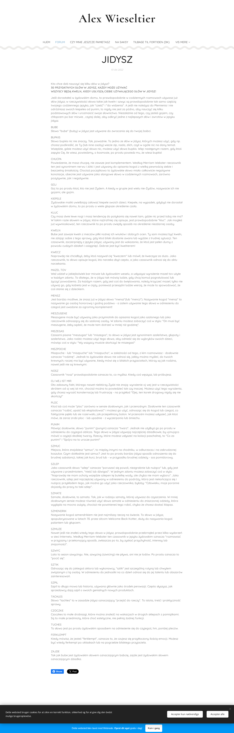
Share (59, 671)
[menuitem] (48, 42)
